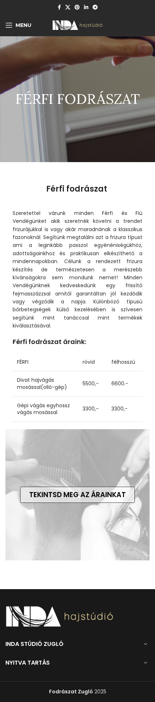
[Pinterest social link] (77, 7)
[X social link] (67, 7)
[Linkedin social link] (86, 7)
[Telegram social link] (95, 7)
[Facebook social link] (59, 7)
